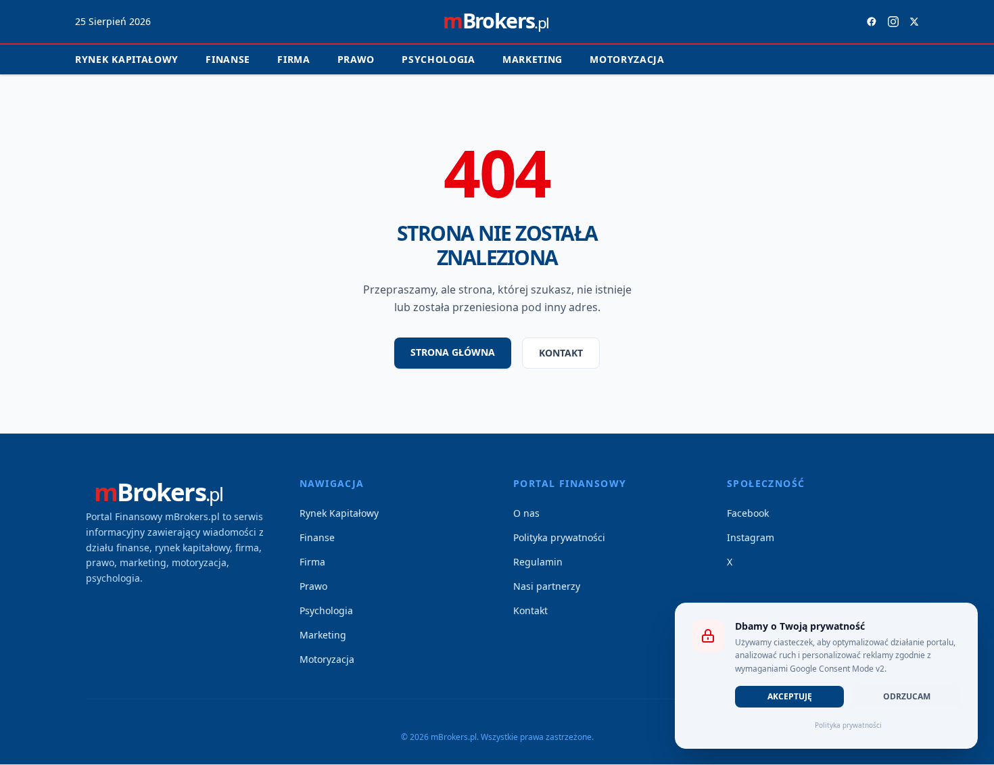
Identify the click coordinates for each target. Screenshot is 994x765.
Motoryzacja (627, 59)
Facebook (748, 513)
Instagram (750, 537)
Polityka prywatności (559, 537)
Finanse (228, 59)
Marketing (532, 59)
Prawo (356, 59)
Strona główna (452, 352)
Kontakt (561, 352)
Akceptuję (789, 696)
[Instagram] (893, 21)
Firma (293, 59)
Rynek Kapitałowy (339, 513)
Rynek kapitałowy (127, 59)
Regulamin (538, 561)
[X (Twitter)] (914, 21)
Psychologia (438, 59)
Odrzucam (906, 696)
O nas (526, 513)
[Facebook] (871, 21)
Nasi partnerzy (546, 586)
